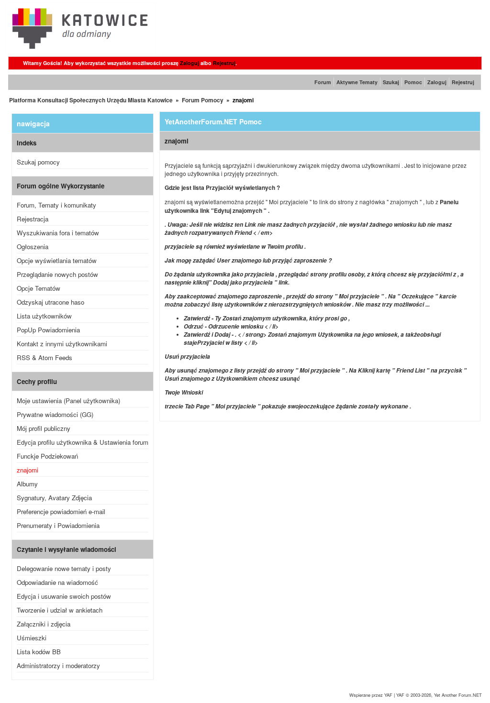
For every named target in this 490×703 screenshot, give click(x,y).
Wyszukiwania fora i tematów (58, 232)
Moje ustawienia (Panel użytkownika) (68, 400)
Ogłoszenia (32, 246)
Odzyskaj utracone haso (50, 302)
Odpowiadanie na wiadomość (57, 582)
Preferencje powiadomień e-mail (61, 511)
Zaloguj (189, 62)
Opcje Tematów (38, 288)
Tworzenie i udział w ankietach (59, 610)
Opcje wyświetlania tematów (57, 260)
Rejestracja (32, 218)
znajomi (27, 469)
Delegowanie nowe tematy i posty (64, 568)
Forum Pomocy (202, 100)
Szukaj (391, 82)
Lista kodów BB (39, 651)
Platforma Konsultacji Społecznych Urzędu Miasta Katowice (91, 100)
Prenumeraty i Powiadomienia (58, 525)
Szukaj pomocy (38, 161)
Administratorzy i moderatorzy (58, 665)
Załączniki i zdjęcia (43, 623)
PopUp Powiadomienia (48, 329)
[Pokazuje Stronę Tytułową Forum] (81, 51)
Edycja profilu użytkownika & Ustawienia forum (82, 442)
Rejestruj (224, 62)
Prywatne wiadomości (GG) (55, 414)
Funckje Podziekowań (47, 456)
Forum (322, 82)
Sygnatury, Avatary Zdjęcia (54, 497)
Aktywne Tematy (357, 82)
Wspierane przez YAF (370, 695)
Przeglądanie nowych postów (57, 274)
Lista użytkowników (44, 315)
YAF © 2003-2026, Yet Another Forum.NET (439, 695)
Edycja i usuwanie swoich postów (64, 596)
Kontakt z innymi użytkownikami (62, 343)
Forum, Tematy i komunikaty (56, 204)
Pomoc (413, 82)
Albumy (27, 483)
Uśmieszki (31, 637)
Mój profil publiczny (43, 428)
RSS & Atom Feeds (44, 357)
